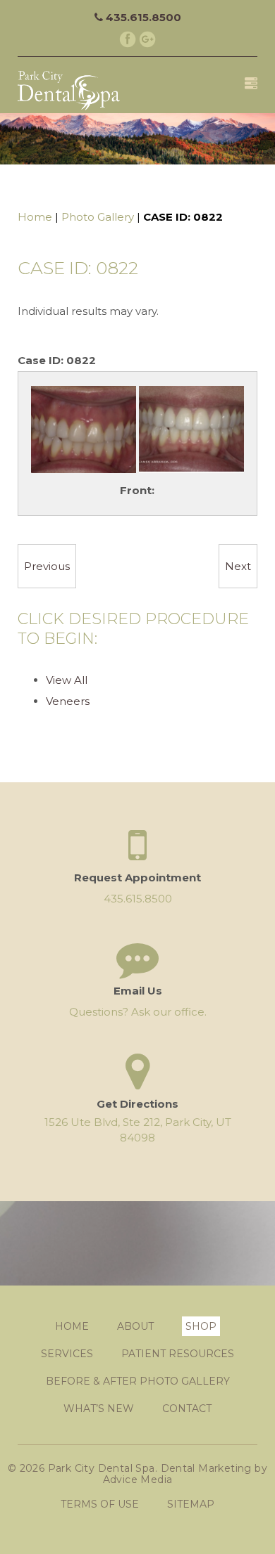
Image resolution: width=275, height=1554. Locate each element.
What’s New (98, 1408)
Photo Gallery (97, 217)
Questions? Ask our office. (138, 1011)
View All (66, 680)
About (135, 1326)
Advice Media (138, 1479)
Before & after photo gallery (138, 1381)
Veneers (68, 701)
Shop (200, 1326)
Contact (187, 1408)
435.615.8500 (142, 17)
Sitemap (190, 1504)
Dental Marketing (206, 1468)
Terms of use (100, 1504)
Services (67, 1353)
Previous (47, 566)
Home (35, 217)
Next (238, 566)
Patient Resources (177, 1353)
